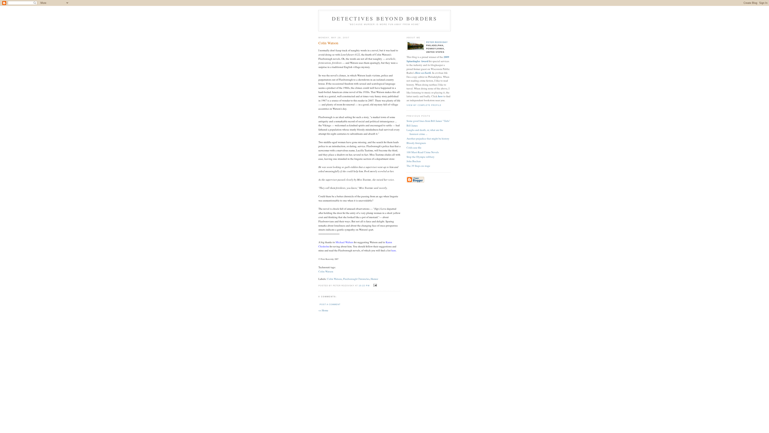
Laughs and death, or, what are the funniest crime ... (425, 132)
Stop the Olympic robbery (421, 157)
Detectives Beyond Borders (384, 18)
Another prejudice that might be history (428, 138)
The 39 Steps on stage (418, 166)
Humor (374, 279)
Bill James (412, 125)
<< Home (323, 310)
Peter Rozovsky (437, 42)
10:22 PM (364, 285)
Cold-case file (414, 147)
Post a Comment (330, 304)
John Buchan (414, 161)
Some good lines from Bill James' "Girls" (428, 121)
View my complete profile (424, 105)
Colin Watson (325, 271)
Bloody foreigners (416, 143)
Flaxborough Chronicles (356, 279)
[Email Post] (374, 285)
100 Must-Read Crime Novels (423, 152)
